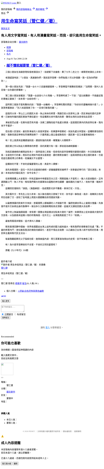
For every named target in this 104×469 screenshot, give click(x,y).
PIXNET (32, 431)
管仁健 (4, 268)
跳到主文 (5, 28)
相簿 (8, 47)
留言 (24, 283)
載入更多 (5, 301)
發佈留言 (5, 318)
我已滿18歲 (6, 464)
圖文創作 (23, 42)
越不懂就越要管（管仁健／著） (29, 65)
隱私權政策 (67, 431)
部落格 (9, 51)
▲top (3, 296)
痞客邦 (18, 283)
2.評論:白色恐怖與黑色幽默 (31, 291)
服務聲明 (77, 431)
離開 (15, 464)
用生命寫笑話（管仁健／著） (29, 21)
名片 (8, 54)
